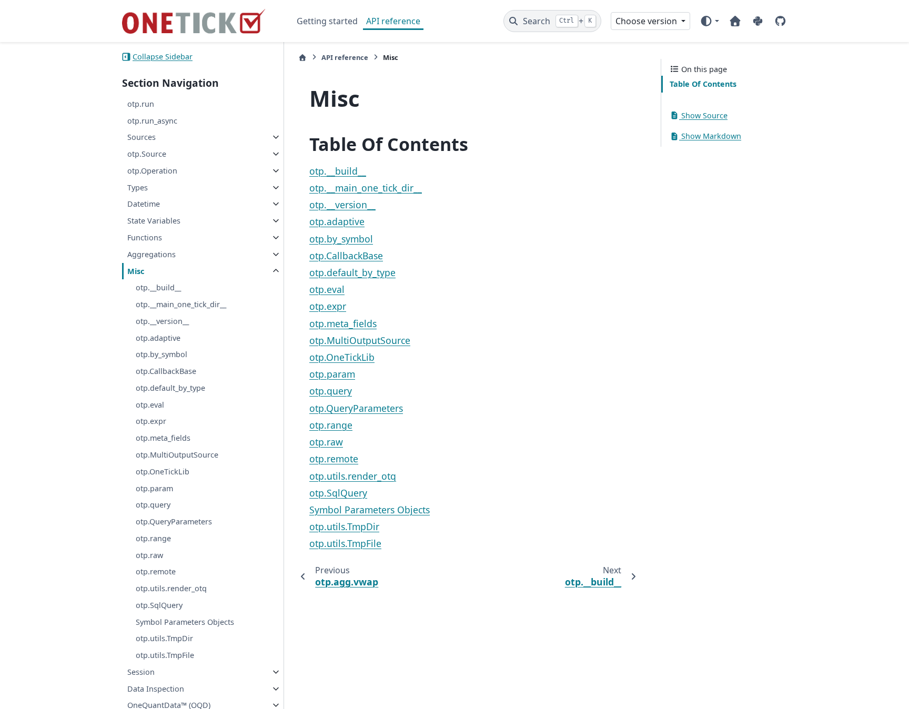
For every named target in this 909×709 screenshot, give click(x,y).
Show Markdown (710, 136)
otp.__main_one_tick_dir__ (181, 304)
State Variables (153, 221)
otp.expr (151, 421)
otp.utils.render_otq (171, 588)
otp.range (153, 538)
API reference (393, 21)
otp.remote (156, 571)
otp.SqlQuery (159, 605)
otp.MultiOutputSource (177, 455)
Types (137, 188)
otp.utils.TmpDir (164, 638)
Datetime (143, 204)
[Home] (302, 57)
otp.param (154, 488)
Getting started (327, 21)
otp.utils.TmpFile (165, 655)
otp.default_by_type (170, 388)
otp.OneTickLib (162, 472)
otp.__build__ (158, 287)
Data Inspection (155, 689)
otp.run (140, 104)
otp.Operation (152, 171)
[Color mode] (709, 21)
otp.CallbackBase (166, 371)
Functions (144, 237)
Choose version (647, 21)
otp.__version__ (162, 321)
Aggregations (151, 254)
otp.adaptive (158, 338)
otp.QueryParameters (174, 521)
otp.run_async (152, 121)
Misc (135, 271)
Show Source (703, 115)
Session (141, 672)
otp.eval (150, 405)
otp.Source (146, 154)
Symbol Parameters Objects (185, 622)
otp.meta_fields (163, 438)
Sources (141, 137)
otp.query (153, 505)
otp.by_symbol (161, 354)
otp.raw (149, 555)
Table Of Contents (703, 84)
